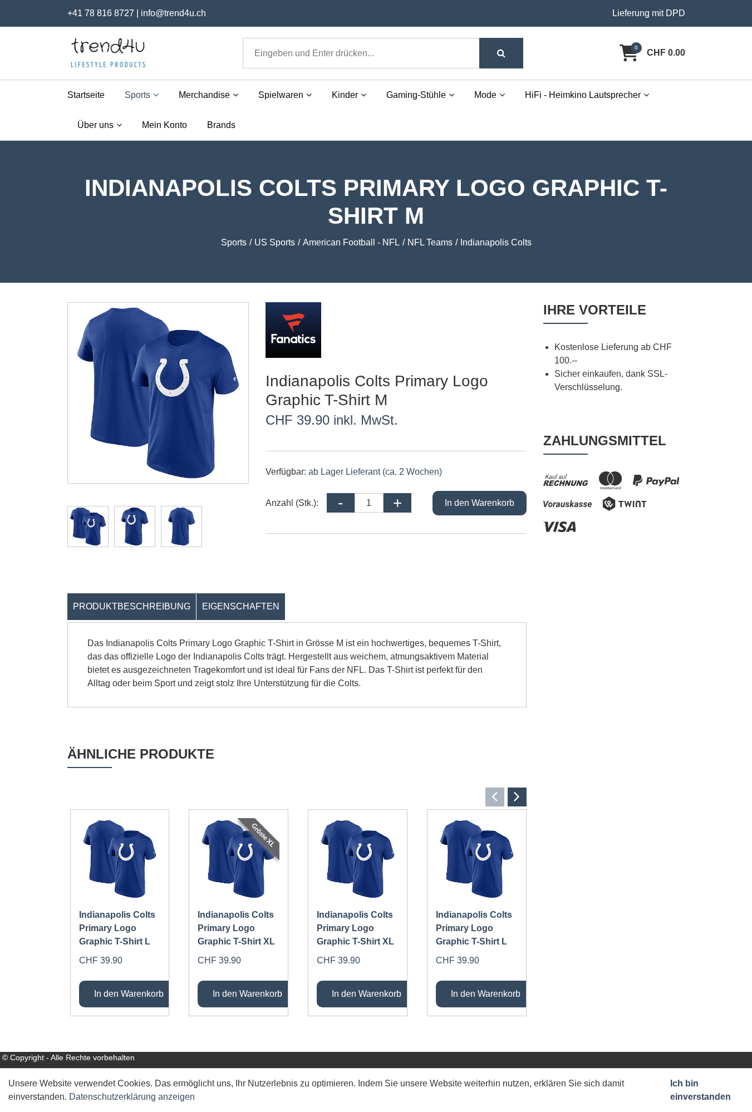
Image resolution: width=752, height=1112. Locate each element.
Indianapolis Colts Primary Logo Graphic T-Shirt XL (236, 928)
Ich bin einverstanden (700, 1090)
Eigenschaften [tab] (240, 606)
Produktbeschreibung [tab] (131, 606)
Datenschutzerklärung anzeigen (132, 1096)
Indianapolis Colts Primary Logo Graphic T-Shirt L (117, 928)
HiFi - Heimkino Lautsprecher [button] (583, 95)
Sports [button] (137, 95)
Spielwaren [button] (280, 95)
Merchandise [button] (204, 95)
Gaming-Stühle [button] (416, 95)
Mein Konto (164, 125)
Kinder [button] (345, 95)
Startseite (86, 95)
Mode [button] (485, 95)
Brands (221, 125)
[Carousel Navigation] (297, 797)
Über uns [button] (95, 125)
